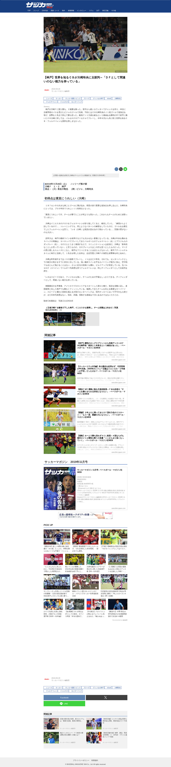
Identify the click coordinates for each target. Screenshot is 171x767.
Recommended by (117, 620)
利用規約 (94, 760)
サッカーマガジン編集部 (60, 91)
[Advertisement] (85, 145)
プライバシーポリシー (81, 760)
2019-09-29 (56, 89)
